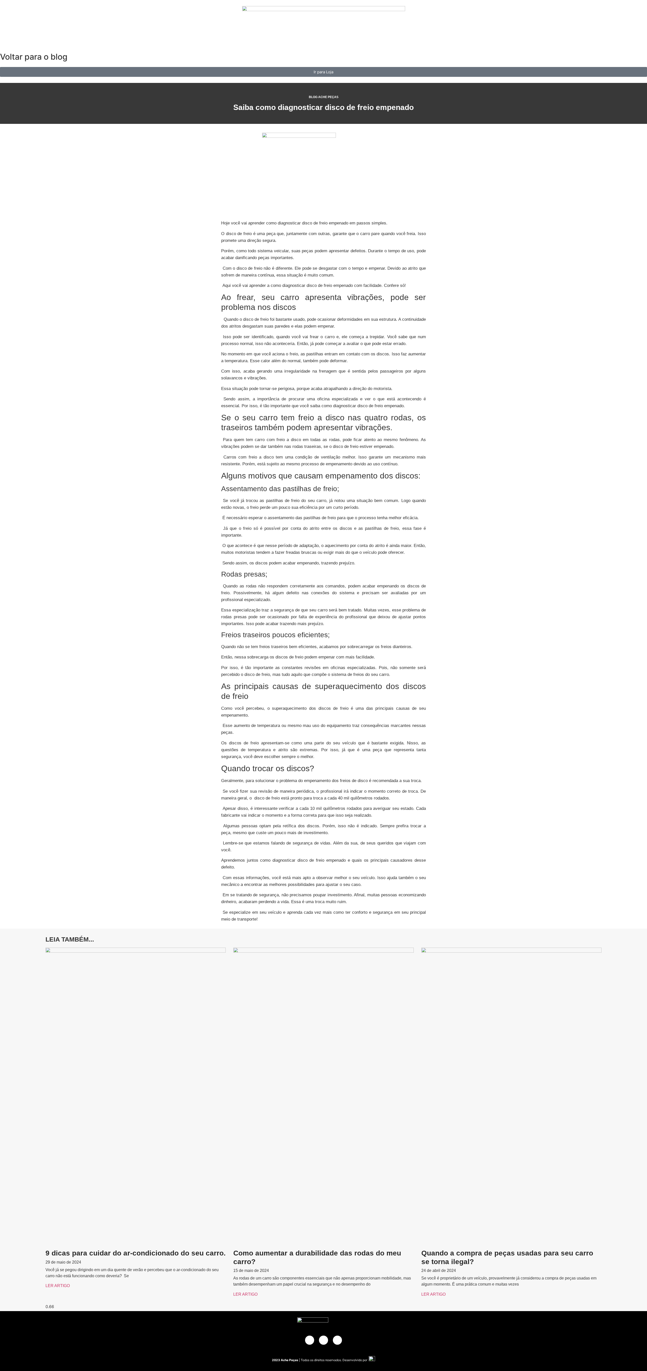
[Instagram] (337, 1340)
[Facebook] (309, 1340)
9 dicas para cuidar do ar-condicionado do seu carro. (135, 1253)
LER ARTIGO (57, 1286)
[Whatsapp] (323, 1340)
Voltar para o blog (33, 57)
